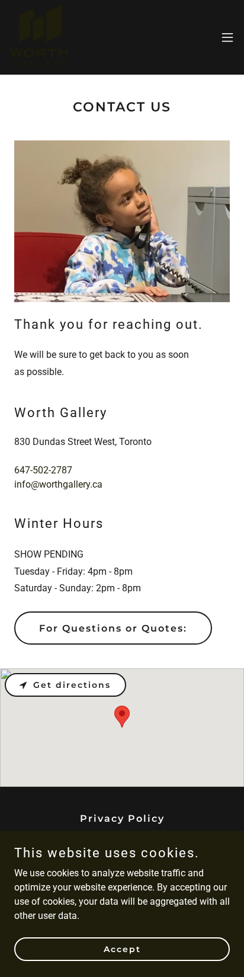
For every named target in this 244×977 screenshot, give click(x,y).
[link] (38, 37)
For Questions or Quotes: (113, 628)
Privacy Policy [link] (122, 818)
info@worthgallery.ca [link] (58, 484)
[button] (227, 37)
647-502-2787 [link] (43, 470)
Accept (122, 948)
